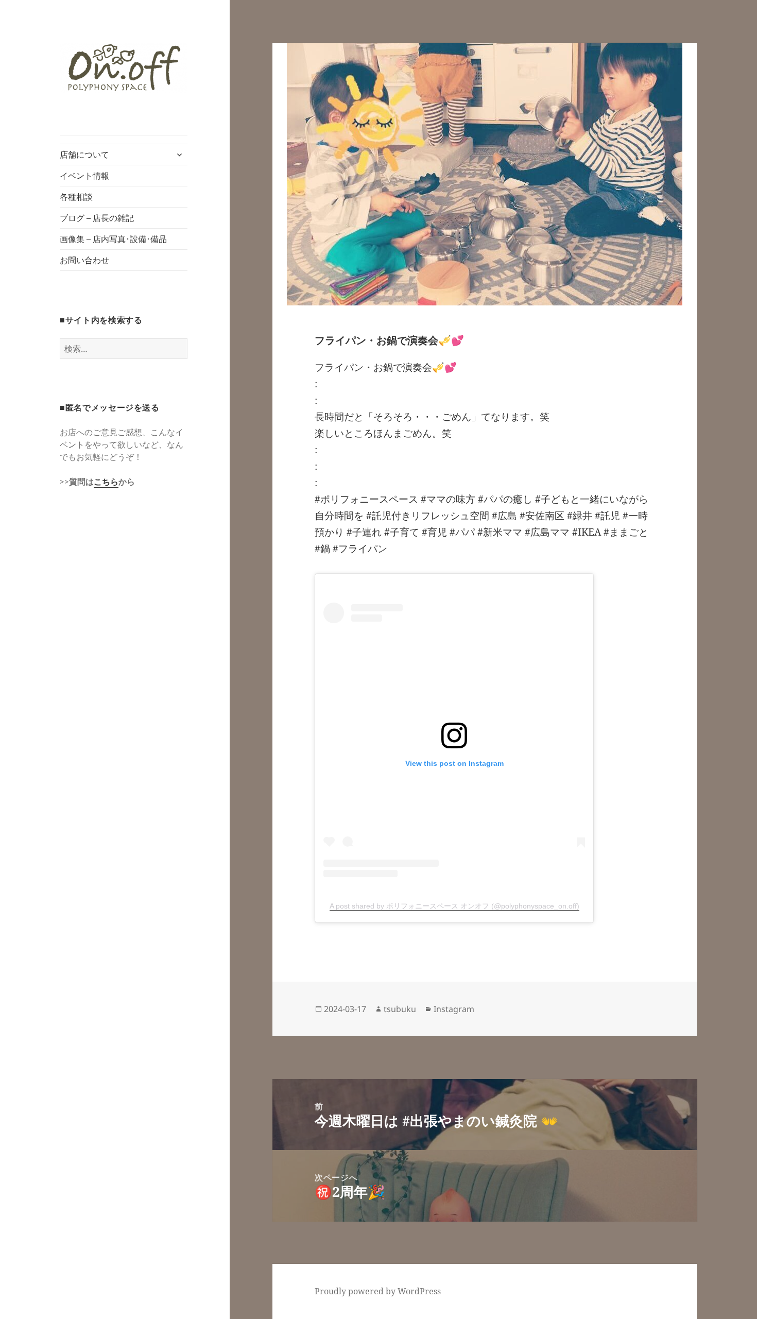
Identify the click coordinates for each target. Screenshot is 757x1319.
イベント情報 (84, 175)
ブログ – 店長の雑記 (97, 218)
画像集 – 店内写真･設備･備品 (113, 239)
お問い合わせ (84, 260)
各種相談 (76, 196)
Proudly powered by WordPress (378, 1291)
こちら (106, 481)
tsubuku (400, 1009)
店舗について (84, 154)
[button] (123, 68)
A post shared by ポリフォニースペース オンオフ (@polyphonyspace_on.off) (454, 906)
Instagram (454, 1009)
